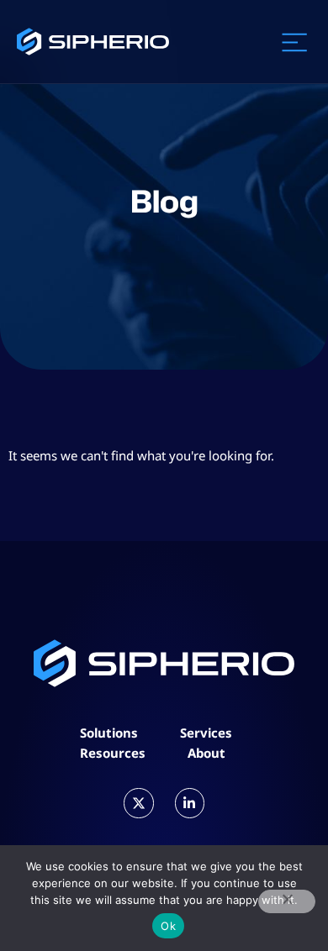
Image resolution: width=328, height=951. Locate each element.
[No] (286, 901)
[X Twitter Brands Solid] (138, 802)
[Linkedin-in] (189, 802)
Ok (168, 926)
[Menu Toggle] (294, 41)
